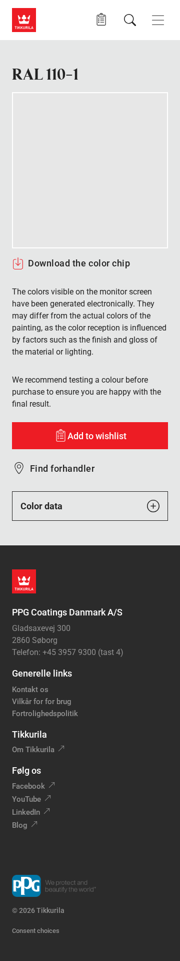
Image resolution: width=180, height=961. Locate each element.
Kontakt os (30, 689)
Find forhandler (62, 468)
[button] (101, 20)
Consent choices (36, 930)
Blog (20, 825)
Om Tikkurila (33, 749)
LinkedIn (26, 812)
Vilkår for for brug (42, 701)
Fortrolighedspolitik (45, 713)
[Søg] (130, 20)
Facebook (28, 786)
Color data (41, 506)
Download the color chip (79, 263)
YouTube (26, 799)
